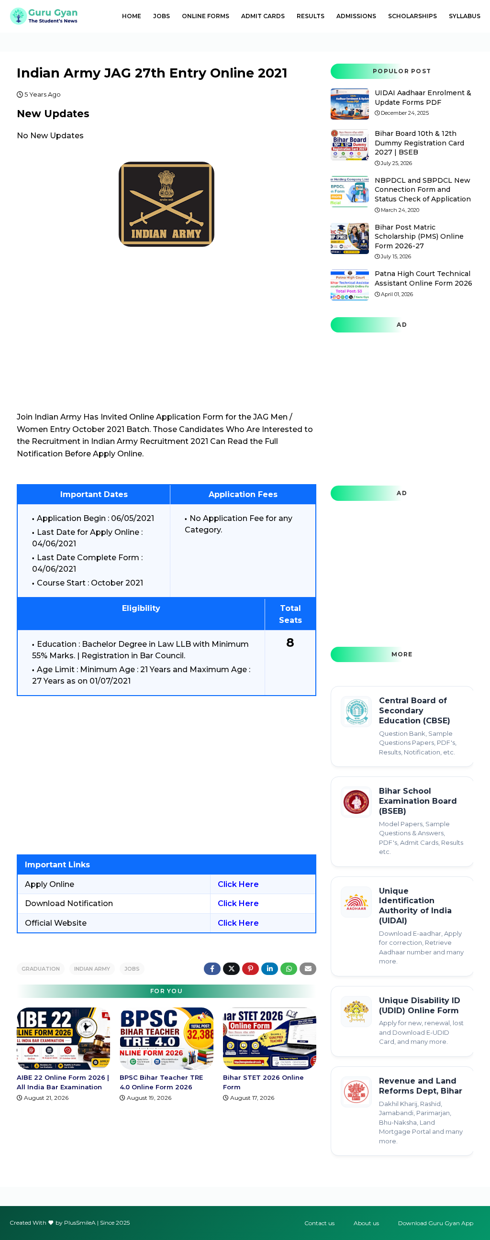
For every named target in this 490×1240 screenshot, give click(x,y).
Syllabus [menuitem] (464, 16)
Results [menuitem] (310, 16)
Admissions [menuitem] (356, 16)
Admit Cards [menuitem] (263, 16)
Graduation (41, 968)
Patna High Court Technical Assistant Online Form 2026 (423, 278)
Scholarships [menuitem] (412, 16)
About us (366, 1223)
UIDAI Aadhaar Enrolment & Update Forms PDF (423, 98)
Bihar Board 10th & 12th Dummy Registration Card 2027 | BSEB (419, 142)
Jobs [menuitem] (161, 16)
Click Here (238, 884)
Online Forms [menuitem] (205, 16)
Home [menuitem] (131, 16)
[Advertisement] (166, 775)
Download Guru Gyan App (435, 1223)
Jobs (132, 968)
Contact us (319, 1223)
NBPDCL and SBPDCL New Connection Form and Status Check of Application (423, 189)
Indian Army (92, 968)
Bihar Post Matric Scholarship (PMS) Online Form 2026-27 (419, 236)
